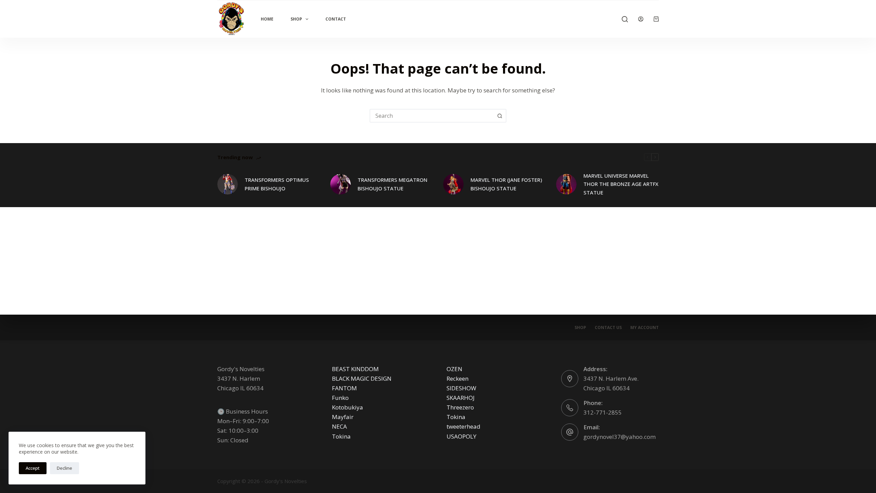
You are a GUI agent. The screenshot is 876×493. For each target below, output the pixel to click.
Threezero (460, 407)
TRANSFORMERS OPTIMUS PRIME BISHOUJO (277, 184)
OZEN (454, 369)
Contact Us (608, 327)
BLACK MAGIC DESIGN (361, 378)
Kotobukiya (347, 407)
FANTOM (344, 388)
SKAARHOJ (461, 398)
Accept (33, 468)
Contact (335, 19)
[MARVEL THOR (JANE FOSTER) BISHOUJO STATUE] (453, 184)
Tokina (341, 436)
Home (267, 19)
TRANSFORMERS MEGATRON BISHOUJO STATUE (392, 184)
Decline (64, 468)
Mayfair (342, 417)
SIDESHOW (461, 388)
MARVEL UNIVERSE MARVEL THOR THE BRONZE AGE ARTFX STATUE (620, 184)
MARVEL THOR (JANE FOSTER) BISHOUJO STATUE (506, 184)
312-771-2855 (602, 412)
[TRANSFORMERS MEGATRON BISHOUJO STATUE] (340, 184)
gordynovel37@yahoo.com (619, 437)
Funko (340, 398)
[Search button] (499, 116)
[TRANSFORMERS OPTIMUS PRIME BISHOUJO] (227, 184)
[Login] (640, 19)
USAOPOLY (461, 436)
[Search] (625, 19)
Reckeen (457, 378)
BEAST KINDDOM (355, 369)
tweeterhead (463, 426)
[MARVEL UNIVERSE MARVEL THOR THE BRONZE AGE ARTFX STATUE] (566, 184)
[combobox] (431, 116)
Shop (296, 19)
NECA (339, 426)
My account (644, 327)
